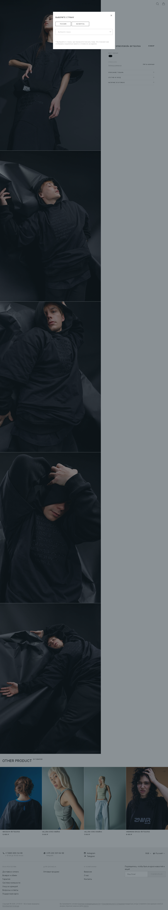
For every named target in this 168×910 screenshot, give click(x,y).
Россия (63, 24)
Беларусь (80, 24)
